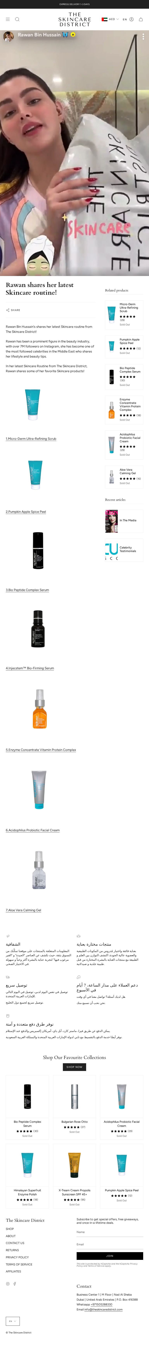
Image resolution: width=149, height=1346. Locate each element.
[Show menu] (8, 19)
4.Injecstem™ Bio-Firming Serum (30, 668)
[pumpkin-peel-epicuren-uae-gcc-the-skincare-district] (50, 475)
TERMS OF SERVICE (19, 1264)
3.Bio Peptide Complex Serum (27, 590)
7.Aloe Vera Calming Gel (23, 910)
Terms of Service (96, 1265)
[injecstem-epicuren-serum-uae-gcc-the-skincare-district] (50, 629)
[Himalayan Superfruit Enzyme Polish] (27, 1165)
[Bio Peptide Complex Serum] (27, 1096)
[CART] (141, 19)
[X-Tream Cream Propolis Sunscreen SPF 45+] (74, 1165)
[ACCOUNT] (131, 19)
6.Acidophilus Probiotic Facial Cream (33, 830)
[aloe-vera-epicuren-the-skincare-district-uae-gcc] (50, 870)
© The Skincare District (18, 1332)
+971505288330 (101, 1304)
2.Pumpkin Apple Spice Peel (26, 512)
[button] (17, 19)
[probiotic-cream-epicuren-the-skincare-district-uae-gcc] (50, 790)
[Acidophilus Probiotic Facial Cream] (121, 1096)
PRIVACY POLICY (17, 1257)
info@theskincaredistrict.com (103, 1309)
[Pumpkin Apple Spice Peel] (121, 1165)
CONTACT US (15, 1243)
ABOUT (11, 1236)
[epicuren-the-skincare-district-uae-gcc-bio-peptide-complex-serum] (50, 551)
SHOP (10, 1229)
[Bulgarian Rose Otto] (74, 1096)
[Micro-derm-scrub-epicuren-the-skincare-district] (50, 404)
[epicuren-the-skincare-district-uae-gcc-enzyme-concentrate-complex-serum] (50, 709)
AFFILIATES (13, 1271)
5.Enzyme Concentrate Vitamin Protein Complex (41, 750)
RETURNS (12, 1250)
